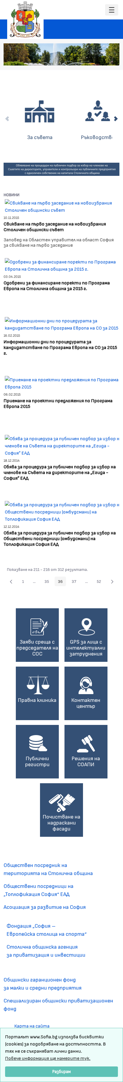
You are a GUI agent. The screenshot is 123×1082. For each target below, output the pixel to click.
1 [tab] (74, 57)
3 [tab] (86, 57)
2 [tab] (80, 57)
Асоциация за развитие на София (45, 906)
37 (75, 582)
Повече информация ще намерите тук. (47, 1058)
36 (62, 582)
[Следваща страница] (112, 581)
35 (48, 582)
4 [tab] (92, 57)
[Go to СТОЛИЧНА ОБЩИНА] (25, 19)
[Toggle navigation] (111, 10)
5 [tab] (98, 57)
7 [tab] (110, 57)
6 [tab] (104, 57)
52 (100, 582)
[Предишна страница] (11, 581)
